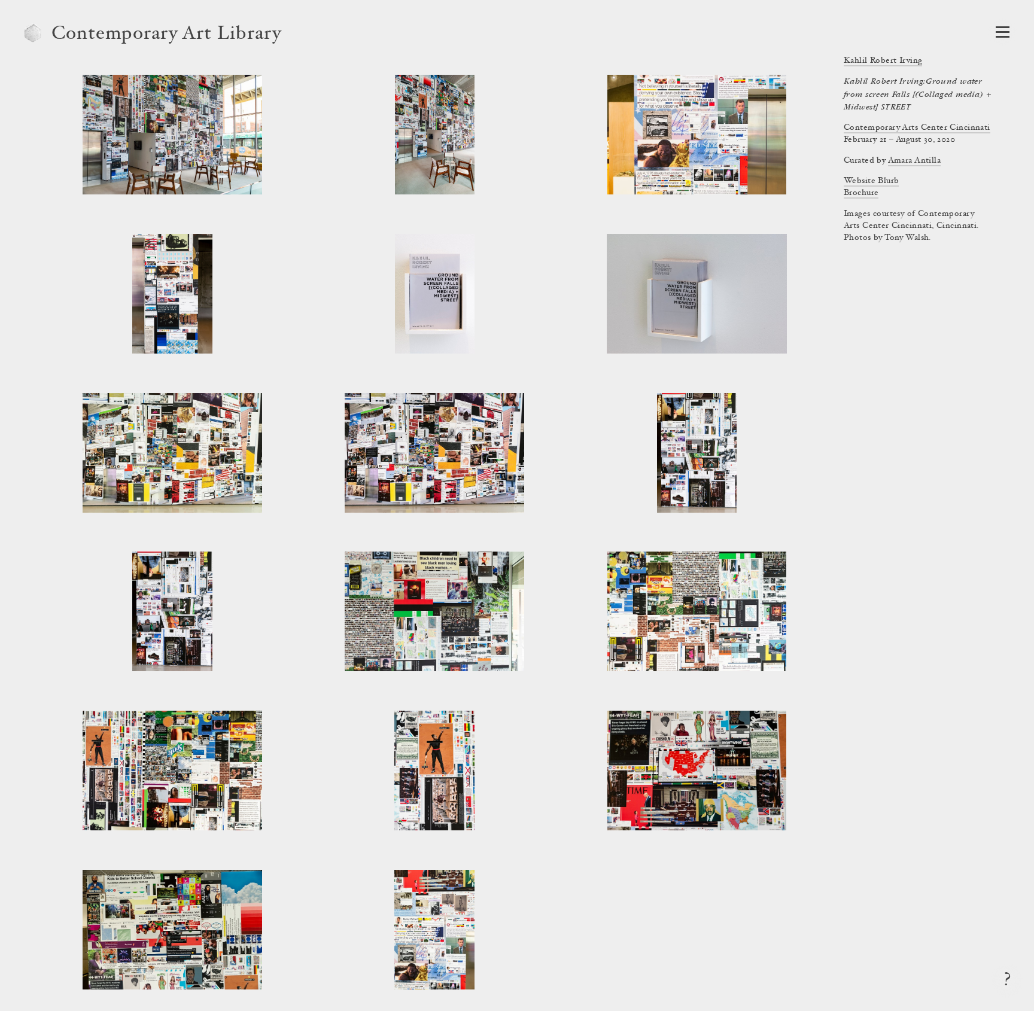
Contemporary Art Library (166, 34)
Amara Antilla (914, 161)
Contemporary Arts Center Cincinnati (917, 128)
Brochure (861, 193)
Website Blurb (871, 181)
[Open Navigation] (1002, 32)
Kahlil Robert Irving (883, 61)
